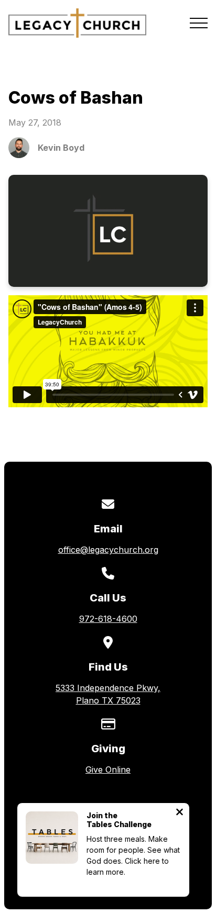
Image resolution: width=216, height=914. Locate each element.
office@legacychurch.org (108, 549)
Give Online (108, 769)
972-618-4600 (108, 619)
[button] (199, 23)
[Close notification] (179, 813)
